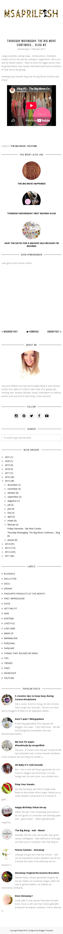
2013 (7, 547)
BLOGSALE (9, 573)
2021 (7, 457)
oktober (11, 492)
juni (9, 508)
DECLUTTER (10, 578)
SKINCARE (9, 648)
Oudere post (53, 331)
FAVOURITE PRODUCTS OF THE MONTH (24, 593)
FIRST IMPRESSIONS (14, 598)
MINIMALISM (10, 638)
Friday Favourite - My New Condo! (24, 528)
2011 (7, 555)
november (12, 488)
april (9, 516)
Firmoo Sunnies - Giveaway (29, 849)
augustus (12, 500)
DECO (7, 583)
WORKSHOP (10, 673)
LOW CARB (9, 628)
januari (10, 539)
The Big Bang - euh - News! (30, 830)
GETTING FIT (10, 608)
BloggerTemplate (46, 930)
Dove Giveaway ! (24, 895)
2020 (7, 461)
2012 (7, 551)
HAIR (6, 613)
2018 (7, 469)
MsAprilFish (23, 930)
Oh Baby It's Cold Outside (29, 764)
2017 (7, 473)
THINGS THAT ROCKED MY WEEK (21, 653)
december (12, 484)
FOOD (7, 603)
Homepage (34, 331)
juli (8, 504)
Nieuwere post (11, 331)
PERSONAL (9, 643)
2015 (7, 480)
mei (9, 512)
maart (10, 520)
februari (11, 524)
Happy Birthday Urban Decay (30, 807)
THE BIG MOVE (18, 146)
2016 (7, 477)
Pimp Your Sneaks (25, 784)
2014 (7, 543)
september (12, 496)
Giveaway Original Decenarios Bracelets (37, 872)
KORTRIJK (9, 618)
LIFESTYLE (9, 623)
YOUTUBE (32, 146)
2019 (7, 465)
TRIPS (7, 668)
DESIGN (8, 588)
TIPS (6, 658)
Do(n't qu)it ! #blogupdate (29, 718)
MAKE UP (8, 633)
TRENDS (8, 663)
